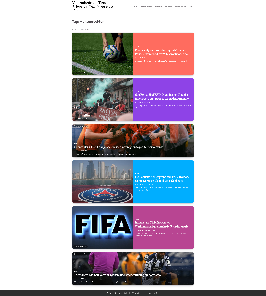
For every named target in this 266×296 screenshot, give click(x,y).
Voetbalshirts (146, 7)
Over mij (158, 7)
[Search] (191, 7)
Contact (168, 7)
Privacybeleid (180, 7)
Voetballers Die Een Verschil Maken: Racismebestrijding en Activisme (117, 275)
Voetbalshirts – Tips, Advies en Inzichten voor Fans (92, 7)
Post (137, 46)
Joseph (139, 58)
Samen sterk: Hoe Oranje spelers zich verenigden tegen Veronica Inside (118, 147)
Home (135, 7)
